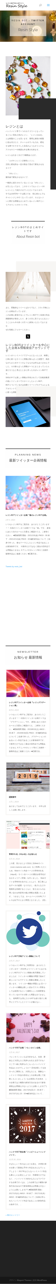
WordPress (42, 1280)
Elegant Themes (24, 1280)
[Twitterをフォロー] (28, 336)
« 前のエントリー (13, 1215)
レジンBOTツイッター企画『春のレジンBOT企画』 (27, 515)
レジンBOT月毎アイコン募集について (24, 956)
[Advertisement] (25, 588)
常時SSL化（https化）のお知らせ (23, 854)
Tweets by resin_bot (14, 566)
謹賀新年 (12, 797)
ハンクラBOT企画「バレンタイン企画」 (25, 1048)
